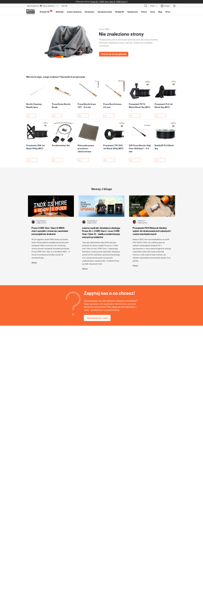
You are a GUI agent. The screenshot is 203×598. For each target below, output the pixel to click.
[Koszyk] (174, 6)
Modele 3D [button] (119, 12)
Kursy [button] (152, 12)
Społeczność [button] (132, 12)
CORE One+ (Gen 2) (107, 1)
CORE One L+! (121, 1)
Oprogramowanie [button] (105, 12)
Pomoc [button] (144, 12)
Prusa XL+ (94, 1)
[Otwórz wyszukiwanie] (145, 6)
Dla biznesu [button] (89, 12)
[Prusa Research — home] (30, 12)
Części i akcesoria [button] (74, 12)
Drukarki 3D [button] (46, 11)
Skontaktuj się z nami (97, 318)
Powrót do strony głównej (113, 54)
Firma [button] (167, 12)
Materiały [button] (60, 12)
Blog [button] (160, 12)
